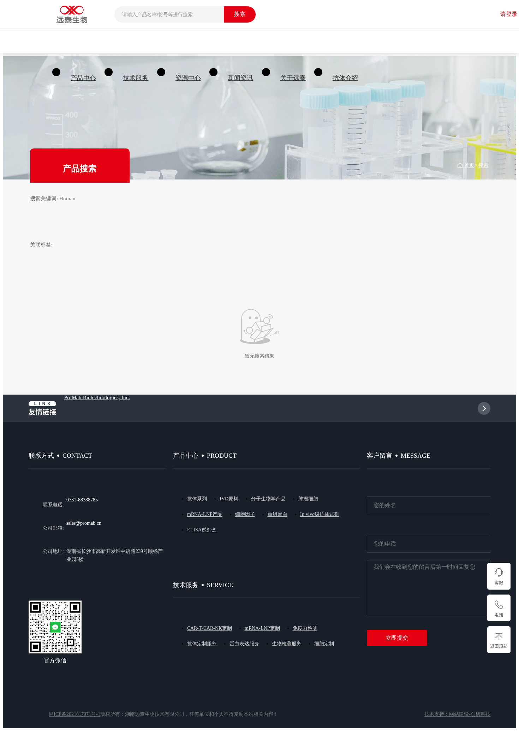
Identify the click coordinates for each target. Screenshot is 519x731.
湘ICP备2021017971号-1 (74, 714)
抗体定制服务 (202, 643)
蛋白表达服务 (244, 643)
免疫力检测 (305, 628)
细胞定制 (324, 643)
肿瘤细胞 (308, 498)
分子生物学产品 (268, 498)
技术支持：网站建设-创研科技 (457, 714)
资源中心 (188, 77)
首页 (469, 165)
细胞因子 (245, 514)
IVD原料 (229, 498)
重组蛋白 (277, 514)
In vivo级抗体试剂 (319, 514)
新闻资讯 (240, 77)
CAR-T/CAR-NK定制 (209, 628)
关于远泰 (293, 77)
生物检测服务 (287, 643)
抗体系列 (197, 498)
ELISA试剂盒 (201, 529)
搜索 (483, 165)
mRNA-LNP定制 (262, 628)
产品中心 (83, 77)
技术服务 (135, 77)
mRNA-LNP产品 (204, 514)
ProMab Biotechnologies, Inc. (97, 397)
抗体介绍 (345, 77)
